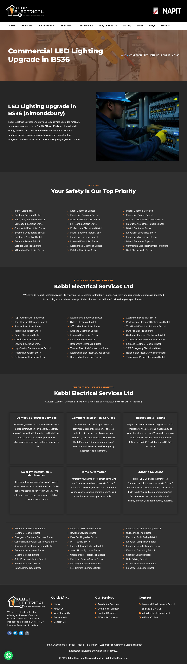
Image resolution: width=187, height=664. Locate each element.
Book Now (66, 25)
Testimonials (85, 25)
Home (12, 25)
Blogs (140, 25)
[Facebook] (9, 633)
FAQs (152, 25)
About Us (26, 25)
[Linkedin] (15, 633)
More (164, 25)
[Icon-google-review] (27, 633)
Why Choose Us (108, 25)
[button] (8, 655)
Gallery (127, 25)
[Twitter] (21, 633)
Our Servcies (45, 25)
